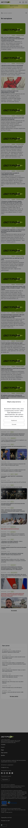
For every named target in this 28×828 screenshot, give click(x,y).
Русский (14, 424)
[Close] (24, 402)
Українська (14, 420)
